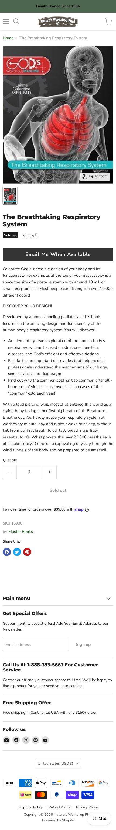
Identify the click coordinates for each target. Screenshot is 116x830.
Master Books (20, 531)
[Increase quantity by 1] (50, 472)
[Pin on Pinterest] (27, 552)
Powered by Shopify (58, 820)
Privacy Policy (87, 807)
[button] (58, 254)
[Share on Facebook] (7, 552)
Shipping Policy (30, 807)
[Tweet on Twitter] (17, 552)
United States (55, 763)
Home (8, 38)
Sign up (83, 645)
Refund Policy (59, 807)
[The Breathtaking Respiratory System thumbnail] (10, 195)
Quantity (10, 460)
